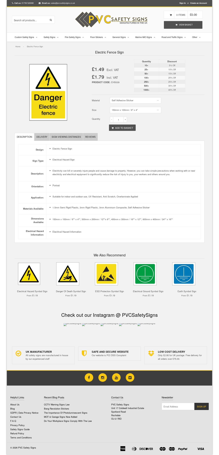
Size (94, 110)
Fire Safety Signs (73, 37)
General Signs (119, 37)
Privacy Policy (17, 425)
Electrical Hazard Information (67, 231)
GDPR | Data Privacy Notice (24, 412)
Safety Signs (49, 37)
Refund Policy (17, 433)
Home (17, 46)
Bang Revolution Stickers (56, 408)
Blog (12, 408)
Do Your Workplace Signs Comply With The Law (68, 420)
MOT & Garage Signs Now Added (60, 416)
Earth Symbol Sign (187, 291)
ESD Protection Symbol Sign (109, 291)
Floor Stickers (96, 37)
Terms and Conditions (21, 437)
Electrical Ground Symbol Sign (148, 291)
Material (96, 100)
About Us (15, 404)
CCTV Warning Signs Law (56, 404)
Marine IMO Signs (143, 37)
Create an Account (198, 3)
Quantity (96, 118)
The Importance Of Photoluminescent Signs (65, 412)
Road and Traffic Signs (172, 37)
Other (194, 37)
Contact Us (15, 416)
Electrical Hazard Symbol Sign (32, 291)
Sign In (182, 3)
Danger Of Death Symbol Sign (71, 291)
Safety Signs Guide (20, 429)
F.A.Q (13, 420)
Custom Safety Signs (24, 37)
